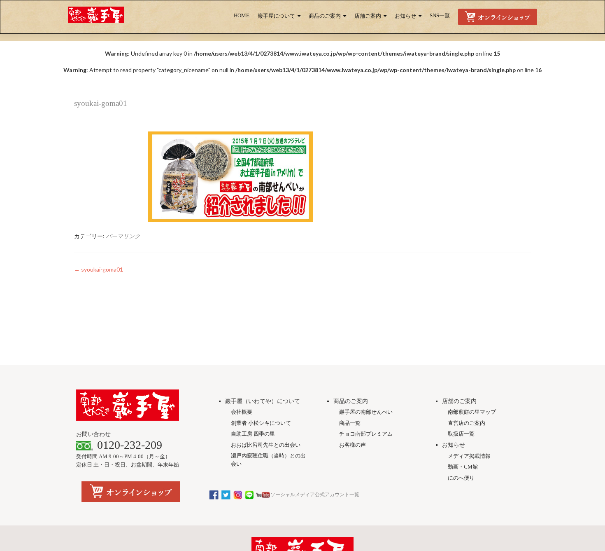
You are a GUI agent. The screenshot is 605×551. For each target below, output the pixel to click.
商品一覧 (350, 423)
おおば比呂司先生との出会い (265, 445)
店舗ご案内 (367, 16)
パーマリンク (123, 235)
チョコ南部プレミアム (366, 434)
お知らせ (405, 16)
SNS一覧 (440, 16)
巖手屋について (276, 16)
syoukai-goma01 (98, 269)
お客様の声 (352, 445)
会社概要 (241, 412)
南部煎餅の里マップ (472, 412)
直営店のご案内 (466, 423)
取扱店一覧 (461, 434)
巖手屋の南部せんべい (366, 412)
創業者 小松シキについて (261, 423)
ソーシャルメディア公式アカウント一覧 (314, 494)
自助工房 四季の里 (253, 434)
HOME (241, 16)
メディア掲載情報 (469, 456)
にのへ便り (461, 478)
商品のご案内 (325, 16)
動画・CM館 (463, 467)
